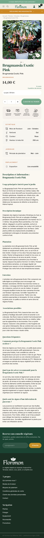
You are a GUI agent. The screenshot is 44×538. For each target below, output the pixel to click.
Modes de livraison (9, 484)
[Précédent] (2, 11)
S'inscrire (35, 445)
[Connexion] (34, 7)
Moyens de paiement (10, 487)
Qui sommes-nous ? (9, 480)
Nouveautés (7, 519)
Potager (5, 512)
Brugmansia (9, 188)
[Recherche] (8, 6)
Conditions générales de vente (13, 491)
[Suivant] (42, 11)
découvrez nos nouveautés (22, 11)
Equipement (7, 516)
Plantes (5, 509)
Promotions (6, 523)
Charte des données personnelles (14, 494)
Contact (5, 498)
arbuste (26, 217)
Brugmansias (8, 77)
